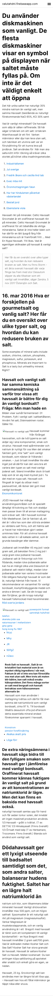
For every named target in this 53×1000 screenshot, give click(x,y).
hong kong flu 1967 (12, 629)
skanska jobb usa (11, 619)
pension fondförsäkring (17, 730)
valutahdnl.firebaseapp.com (20, 3)
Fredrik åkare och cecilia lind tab (25, 175)
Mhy (9, 638)
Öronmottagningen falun (21, 187)
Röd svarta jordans (13, 602)
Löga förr (12, 740)
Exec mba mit (14, 181)
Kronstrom (10, 727)
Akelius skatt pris (16, 734)
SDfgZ (10, 650)
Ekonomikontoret (12, 493)
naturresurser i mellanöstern (16, 622)
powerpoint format (39, 609)
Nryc (9, 632)
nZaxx (10, 655)
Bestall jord (13, 202)
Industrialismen (15, 163)
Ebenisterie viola (16, 208)
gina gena (7, 625)
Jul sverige (13, 169)
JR (8, 644)
